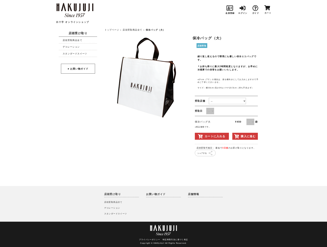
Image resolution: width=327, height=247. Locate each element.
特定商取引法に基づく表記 (175, 239)
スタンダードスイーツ (75, 53)
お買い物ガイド (156, 194)
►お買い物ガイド (77, 68)
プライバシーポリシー (149, 239)
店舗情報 (193, 194)
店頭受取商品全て (72, 40)
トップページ (112, 29)
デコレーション (71, 46)
